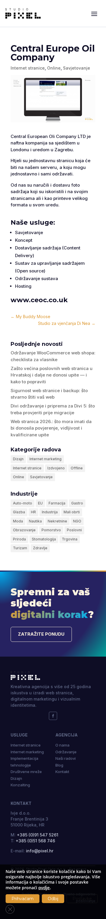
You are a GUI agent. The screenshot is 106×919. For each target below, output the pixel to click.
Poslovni (74, 530)
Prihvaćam (22, 898)
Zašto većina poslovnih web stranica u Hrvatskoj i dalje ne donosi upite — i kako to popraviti (51, 375)
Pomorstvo (51, 530)
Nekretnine (57, 521)
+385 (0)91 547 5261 (37, 834)
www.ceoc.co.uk (39, 300)
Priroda (19, 539)
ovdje (44, 887)
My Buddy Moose (30, 316)
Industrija (50, 512)
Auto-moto (22, 503)
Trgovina (69, 539)
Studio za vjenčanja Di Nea (66, 323)
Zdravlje (40, 548)
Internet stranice (28, 67)
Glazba (19, 512)
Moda (18, 521)
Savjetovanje (76, 67)
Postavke (82, 898)
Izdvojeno (56, 468)
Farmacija (57, 503)
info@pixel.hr (39, 850)
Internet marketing (45, 459)
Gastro (77, 503)
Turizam (20, 548)
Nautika (35, 521)
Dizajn (18, 459)
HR (33, 512)
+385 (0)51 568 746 (35, 840)
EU (40, 503)
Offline (77, 468)
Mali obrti (72, 512)
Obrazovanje (24, 530)
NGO (77, 521)
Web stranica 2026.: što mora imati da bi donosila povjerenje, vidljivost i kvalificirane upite (51, 428)
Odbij (53, 898)
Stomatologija (44, 539)
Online (54, 67)
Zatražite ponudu (41, 634)
